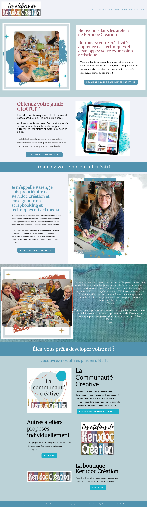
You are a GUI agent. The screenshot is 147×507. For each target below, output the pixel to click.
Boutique (139, 9)
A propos (114, 9)
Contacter (126, 9)
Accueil (92, 9)
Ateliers (103, 9)
